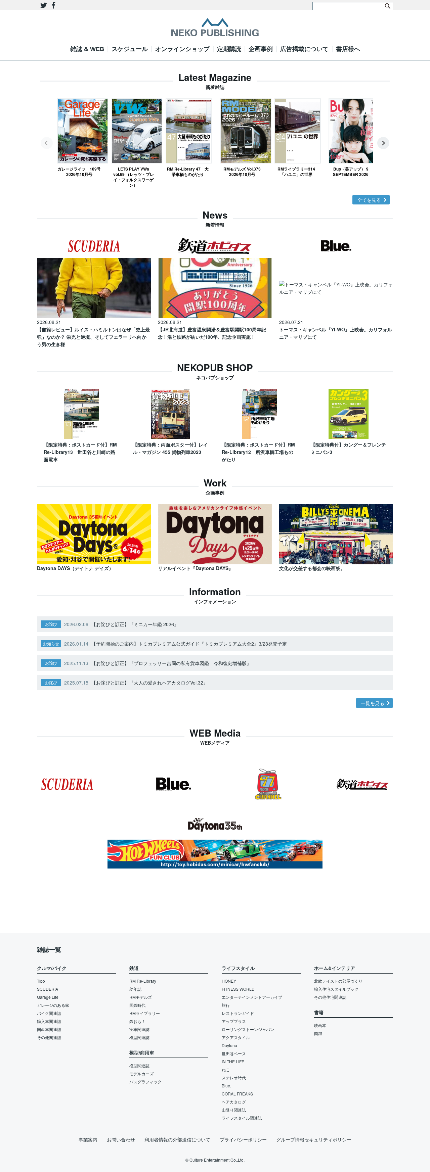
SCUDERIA (47, 989)
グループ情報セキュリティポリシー (313, 1139)
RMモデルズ (140, 997)
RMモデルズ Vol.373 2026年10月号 (242, 171)
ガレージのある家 (53, 1005)
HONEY (229, 981)
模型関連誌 (139, 1037)
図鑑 (318, 1033)
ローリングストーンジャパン (248, 1029)
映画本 (320, 1025)
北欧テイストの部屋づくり (338, 981)
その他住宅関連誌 (330, 997)
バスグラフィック (145, 1081)
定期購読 (229, 49)
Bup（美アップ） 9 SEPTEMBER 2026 (351, 171)
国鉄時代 (137, 1005)
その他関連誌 (49, 1037)
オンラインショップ (182, 49)
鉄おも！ (137, 1021)
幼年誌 (135, 989)
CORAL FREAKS (237, 1093)
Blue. (226, 1085)
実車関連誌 (139, 1029)
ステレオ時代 (234, 1077)
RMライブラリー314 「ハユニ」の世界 (297, 171)
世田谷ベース (234, 1053)
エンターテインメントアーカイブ (252, 997)
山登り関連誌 (234, 1110)
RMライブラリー (144, 1013)
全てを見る (369, 199)
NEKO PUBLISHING (215, 27)
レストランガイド (238, 1013)
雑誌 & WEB (87, 49)
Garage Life (47, 997)
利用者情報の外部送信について (177, 1139)
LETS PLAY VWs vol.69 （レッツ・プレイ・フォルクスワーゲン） (133, 177)
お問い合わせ (121, 1139)
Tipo (41, 981)
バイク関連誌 (49, 1013)
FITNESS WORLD (238, 989)
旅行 (226, 1005)
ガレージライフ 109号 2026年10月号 (79, 171)
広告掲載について (304, 49)
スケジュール (130, 49)
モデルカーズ (141, 1073)
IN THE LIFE (233, 1061)
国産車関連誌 (49, 1029)
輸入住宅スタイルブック (336, 989)
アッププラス (234, 1021)
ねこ (226, 1069)
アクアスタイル (236, 1037)
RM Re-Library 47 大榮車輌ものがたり (188, 171)
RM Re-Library (142, 981)
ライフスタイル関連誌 (242, 1118)
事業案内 (88, 1139)
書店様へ (348, 49)
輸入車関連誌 (49, 1021)
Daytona (229, 1045)
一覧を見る (372, 703)
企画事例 (261, 49)
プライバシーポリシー (243, 1139)
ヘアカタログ (234, 1102)
